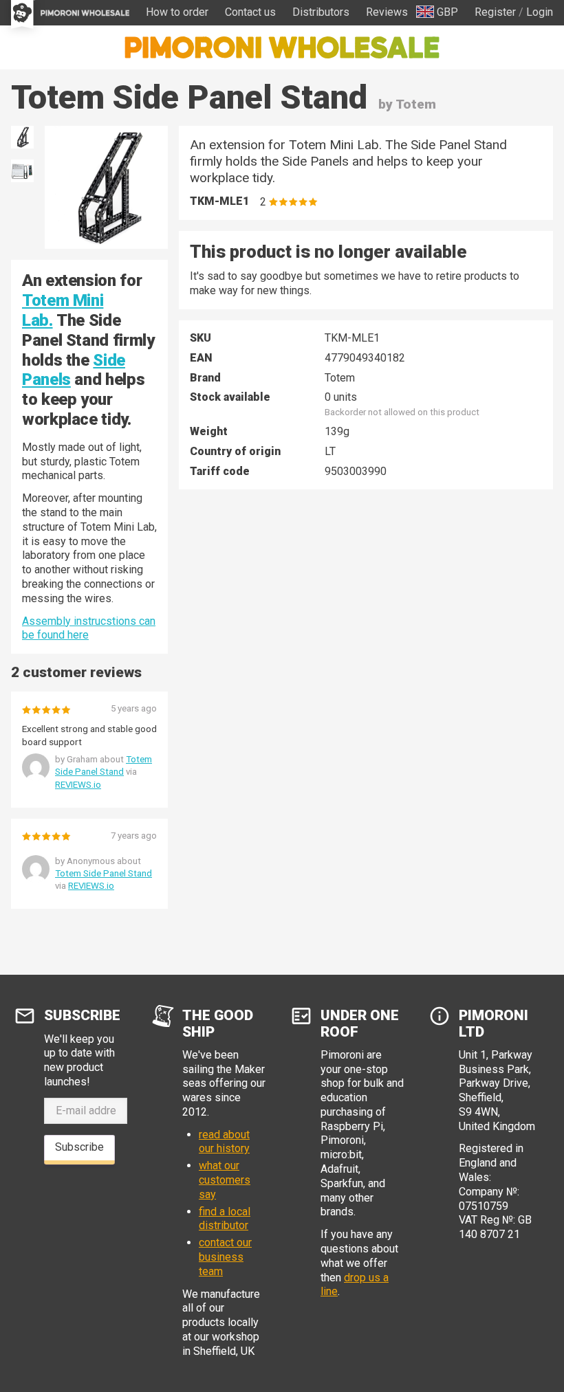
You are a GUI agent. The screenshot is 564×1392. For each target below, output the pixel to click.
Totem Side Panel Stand (103, 873)
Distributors (320, 12)
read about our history (224, 1142)
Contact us (250, 12)
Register (495, 12)
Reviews (387, 12)
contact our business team (225, 1257)
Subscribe (79, 1146)
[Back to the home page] (282, 47)
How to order (177, 12)
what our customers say (224, 1180)
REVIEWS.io (78, 785)
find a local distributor (224, 1219)
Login (539, 12)
